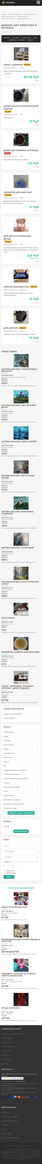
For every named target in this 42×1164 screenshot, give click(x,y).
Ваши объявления (9, 718)
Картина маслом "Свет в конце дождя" (18, 477)
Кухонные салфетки (8, 658)
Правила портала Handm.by (10, 1116)
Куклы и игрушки (9, 745)
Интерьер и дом (9, 732)
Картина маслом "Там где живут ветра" (19, 406)
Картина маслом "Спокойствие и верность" (19, 370)
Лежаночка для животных (18, 192)
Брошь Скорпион (10, 1008)
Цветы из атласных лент (14, 907)
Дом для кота (11, 328)
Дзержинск (23, 290)
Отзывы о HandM (6, 1133)
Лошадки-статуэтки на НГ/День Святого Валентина (18, 975)
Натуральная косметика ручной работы (16, 778)
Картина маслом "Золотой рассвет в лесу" (20, 583)
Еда (5, 766)
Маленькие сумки (7, 624)
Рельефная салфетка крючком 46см (20, 652)
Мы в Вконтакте (6, 1042)
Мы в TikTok (5, 1063)
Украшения (7, 740)
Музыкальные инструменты (12, 800)
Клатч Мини (7, 618)
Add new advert (21, 831)
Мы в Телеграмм (6, 1059)
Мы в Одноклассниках (8, 1046)
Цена (35, 38)
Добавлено (13, 40)
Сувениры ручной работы (12, 774)
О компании (5, 1125)
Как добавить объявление (9, 1121)
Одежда (6, 749)
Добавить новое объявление (13, 714)
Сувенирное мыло (9, 753)
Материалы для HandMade (12, 787)
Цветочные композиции (9, 913)
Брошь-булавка (6, 1014)
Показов (30, 40)
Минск (22, 68)
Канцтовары (7, 757)
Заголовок (6, 38)
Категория (15, 38)
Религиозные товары (10, 808)
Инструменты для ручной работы (14, 804)
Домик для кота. (8, 117)
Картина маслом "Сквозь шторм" (19, 442)
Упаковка (7, 783)
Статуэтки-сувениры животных (12, 981)
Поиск (8, 877)
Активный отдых (9, 795)
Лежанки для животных (16, 287)
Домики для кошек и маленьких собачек (16, 159)
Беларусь (6, 826)
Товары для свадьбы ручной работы (15, 770)
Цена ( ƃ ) (7, 862)
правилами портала (8, 1152)
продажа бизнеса (20, 1088)
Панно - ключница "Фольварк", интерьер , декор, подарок (18, 687)
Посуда (6, 736)
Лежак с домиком (13, 64)
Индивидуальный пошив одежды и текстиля (20, 940)
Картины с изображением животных (13, 377)
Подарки (6, 762)
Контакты (4, 1129)
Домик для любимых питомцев (21, 150)
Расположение (26, 38)
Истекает (22, 40)
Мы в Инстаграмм (6, 1038)
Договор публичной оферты (10, 1138)
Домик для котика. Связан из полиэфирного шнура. (19, 334)
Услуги (6, 791)
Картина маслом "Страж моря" (17, 548)
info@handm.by (25, 1157)
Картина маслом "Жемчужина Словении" (17, 513)
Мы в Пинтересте (6, 1051)
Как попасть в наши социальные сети (13, 1034)
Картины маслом (7, 413)
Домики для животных (10, 68)
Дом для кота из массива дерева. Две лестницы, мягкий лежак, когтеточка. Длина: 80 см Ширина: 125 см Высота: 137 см (21, 250)
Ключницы (5, 694)
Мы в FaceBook (6, 1055)
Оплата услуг (5, 1112)
